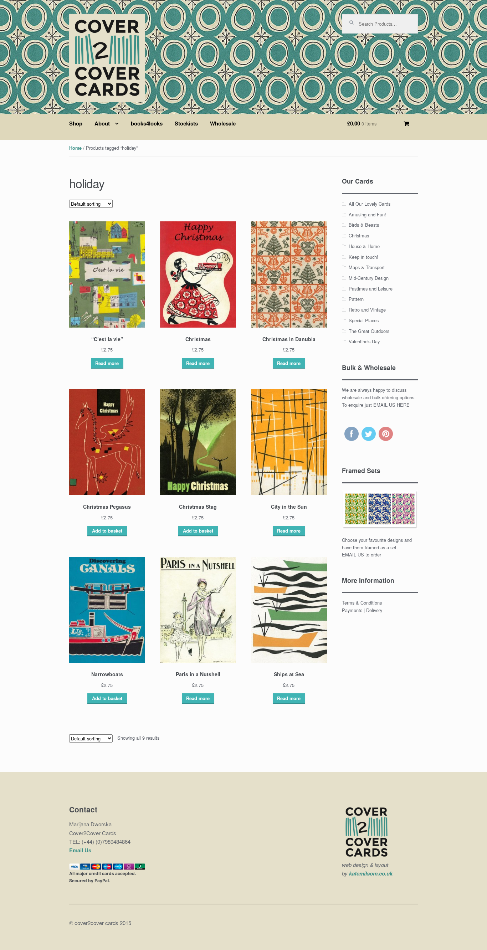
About (102, 123)
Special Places (364, 320)
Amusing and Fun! (367, 214)
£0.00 (361, 123)
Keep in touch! (363, 256)
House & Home (364, 246)
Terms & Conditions (362, 602)
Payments (352, 610)
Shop (75, 123)
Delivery (374, 610)
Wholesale (223, 123)
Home (75, 148)
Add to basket (107, 531)
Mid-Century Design (369, 277)
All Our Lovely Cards (369, 203)
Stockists (186, 123)
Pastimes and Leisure (371, 288)
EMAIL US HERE (391, 404)
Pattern (356, 299)
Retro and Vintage (367, 309)
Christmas (359, 235)
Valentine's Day (364, 341)
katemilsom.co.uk (371, 873)
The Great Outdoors (369, 331)
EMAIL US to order (361, 554)
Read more (107, 363)
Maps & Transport (367, 267)
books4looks (147, 123)
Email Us (80, 850)
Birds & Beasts (364, 224)
